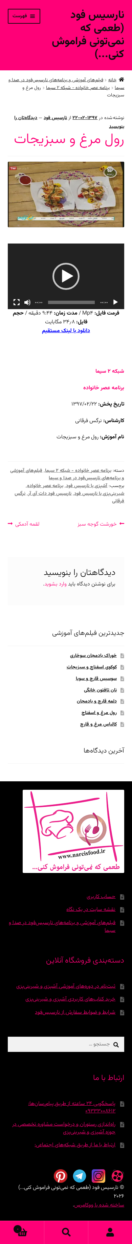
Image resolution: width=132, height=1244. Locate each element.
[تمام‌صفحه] (16, 302)
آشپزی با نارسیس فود (86, 486)
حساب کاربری (101, 897)
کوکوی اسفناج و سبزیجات (92, 667)
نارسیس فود (55, 118)
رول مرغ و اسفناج (99, 713)
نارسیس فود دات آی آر (49, 494)
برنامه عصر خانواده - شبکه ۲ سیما (78, 88)
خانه (112, 80)
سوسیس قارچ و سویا (96, 679)
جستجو (66, 1232)
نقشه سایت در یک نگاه (90, 909)
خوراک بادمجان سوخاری (93, 656)
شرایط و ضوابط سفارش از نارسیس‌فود (75, 1012)
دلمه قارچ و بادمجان (97, 701)
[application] (66, 276)
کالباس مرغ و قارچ (98, 724)
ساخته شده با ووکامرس (99, 1205)
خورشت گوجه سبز (97, 524)
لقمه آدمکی (27, 524)
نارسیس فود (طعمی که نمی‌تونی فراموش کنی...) (88, 35)
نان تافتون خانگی (100, 690)
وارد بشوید (55, 584)
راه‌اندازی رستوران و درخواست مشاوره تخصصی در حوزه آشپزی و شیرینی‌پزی (63, 1128)
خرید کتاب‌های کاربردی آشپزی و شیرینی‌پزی (70, 999)
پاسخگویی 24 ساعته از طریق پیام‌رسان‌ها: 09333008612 (71, 1108)
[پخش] (115, 302)
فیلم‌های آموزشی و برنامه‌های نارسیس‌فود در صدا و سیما (67, 474)
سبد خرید (30, 1226)
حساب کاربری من (110, 1232)
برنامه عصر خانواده (45, 486)
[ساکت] (27, 302)
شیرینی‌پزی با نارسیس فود (99, 494)
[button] (66, 276)
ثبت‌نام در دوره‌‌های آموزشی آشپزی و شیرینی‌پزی (65, 986)
